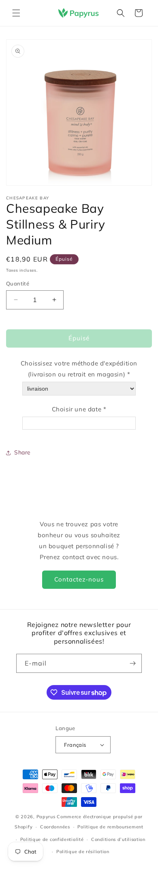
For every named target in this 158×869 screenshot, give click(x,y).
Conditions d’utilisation (118, 839)
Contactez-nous (79, 579)
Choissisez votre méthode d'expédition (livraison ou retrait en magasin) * (79, 368)
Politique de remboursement (110, 827)
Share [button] (22, 452)
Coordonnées (55, 827)
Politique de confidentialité (52, 839)
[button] (16, 13)
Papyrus (46, 816)
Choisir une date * (79, 409)
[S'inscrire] (132, 663)
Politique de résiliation (82, 851)
